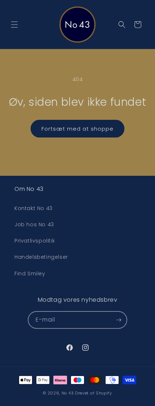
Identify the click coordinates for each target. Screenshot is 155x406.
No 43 (68, 393)
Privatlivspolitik (34, 240)
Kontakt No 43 (33, 208)
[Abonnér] (119, 320)
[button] (14, 24)
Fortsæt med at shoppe (77, 128)
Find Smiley (29, 273)
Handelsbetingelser (41, 257)
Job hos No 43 (34, 224)
